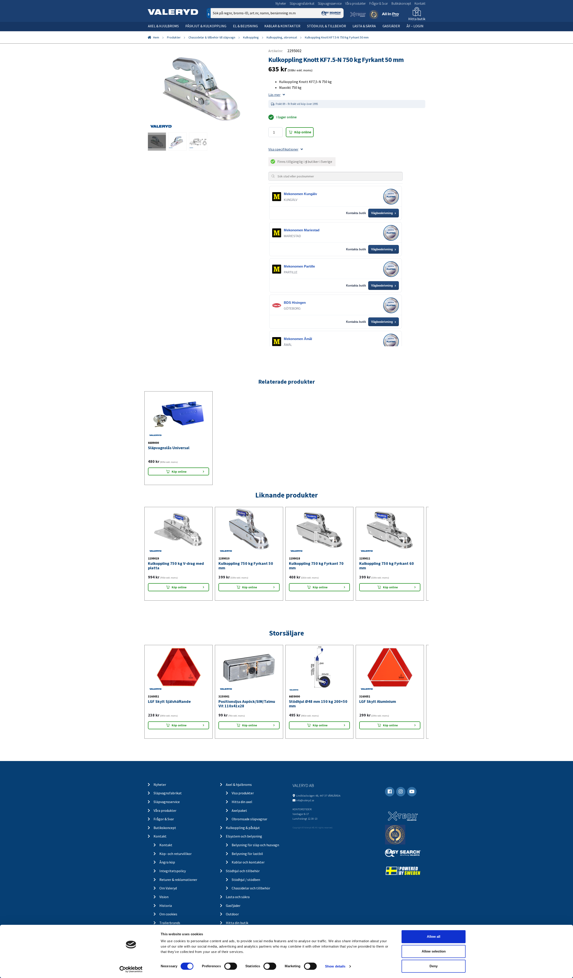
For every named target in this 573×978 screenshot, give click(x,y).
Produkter (174, 37)
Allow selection (434, 951)
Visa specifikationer (283, 149)
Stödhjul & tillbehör (326, 26)
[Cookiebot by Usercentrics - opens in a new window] (131, 969)
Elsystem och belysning (244, 836)
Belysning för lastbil (247, 853)
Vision (164, 897)
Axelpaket (239, 810)
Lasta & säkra (364, 26)
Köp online (302, 132)
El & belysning (245, 26)
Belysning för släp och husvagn (255, 845)
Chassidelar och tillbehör (251, 888)
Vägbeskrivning (383, 213)
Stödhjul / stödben (246, 879)
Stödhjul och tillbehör (243, 871)
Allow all (433, 936)
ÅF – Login (414, 26)
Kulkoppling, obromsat (282, 37)
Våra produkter (355, 3)
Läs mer (274, 94)
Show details (335, 966)
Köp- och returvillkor (175, 853)
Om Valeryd (168, 888)
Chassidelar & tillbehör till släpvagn (211, 37)
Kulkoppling (251, 37)
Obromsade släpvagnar (249, 819)
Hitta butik (416, 19)
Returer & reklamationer (178, 879)
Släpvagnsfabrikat (302, 3)
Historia (165, 905)
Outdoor (232, 914)
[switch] (230, 966)
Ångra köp (167, 862)
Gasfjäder (391, 26)
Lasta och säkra (238, 897)
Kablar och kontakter (248, 862)
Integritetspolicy (172, 871)
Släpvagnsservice (330, 3)
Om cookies (168, 914)
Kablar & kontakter (282, 26)
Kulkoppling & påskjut (243, 827)
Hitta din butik (237, 923)
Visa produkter (243, 793)
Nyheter (281, 3)
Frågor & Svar (378, 3)
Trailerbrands (169, 923)
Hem (156, 37)
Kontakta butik (356, 213)
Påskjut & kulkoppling (205, 26)
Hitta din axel (242, 801)
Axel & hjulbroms (163, 26)
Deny (434, 966)
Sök (337, 32)
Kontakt (420, 3)
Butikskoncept (401, 3)
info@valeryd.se (305, 800)
